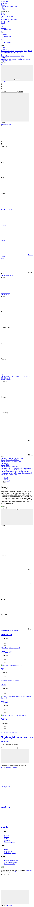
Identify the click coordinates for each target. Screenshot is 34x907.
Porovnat (9, 905)
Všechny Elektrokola (7, 275)
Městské (3, 8)
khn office (29, 870)
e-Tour (3, 10)
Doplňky (3, 47)
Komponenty (4, 57)
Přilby (12, 52)
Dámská (3, 18)
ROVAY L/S (6, 634)
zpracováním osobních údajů (9, 767)
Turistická (3, 28)
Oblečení (3, 54)
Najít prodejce (5, 81)
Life (2, 64)
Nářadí (30, 51)
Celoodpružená (5, 6)
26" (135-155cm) (6, 36)
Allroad (16, 6)
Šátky (22, 56)
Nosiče (25, 59)
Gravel (3, 23)
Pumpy (26, 51)
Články (6, 849)
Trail (6, 16)
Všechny (3, 458)
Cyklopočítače (10, 51)
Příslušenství (4, 49)
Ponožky (12, 56)
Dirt (2, 24)
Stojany (10, 61)
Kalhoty (7, 56)
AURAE (4, 702)
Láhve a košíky (19, 51)
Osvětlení (7, 52)
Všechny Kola (5, 294)
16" (2, 41)
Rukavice (17, 56)
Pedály (29, 59)
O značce (7, 835)
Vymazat (3, 905)
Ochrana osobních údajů (11, 860)
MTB (2, 26)
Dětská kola (4, 34)
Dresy (2, 56)
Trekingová (14, 19)
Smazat (21, 91)
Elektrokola (4, 3)
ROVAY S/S (6, 652)
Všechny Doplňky (6, 379)
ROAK (4, 719)
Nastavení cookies (9, 864)
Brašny (16, 52)
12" (2, 44)
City (2, 31)
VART (3, 684)
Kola (2, 13)
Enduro (3, 16)
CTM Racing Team (10, 853)
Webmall (13, 872)
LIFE (10, 209)
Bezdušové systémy (6, 59)
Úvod (6, 478)
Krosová (7, 19)
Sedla (6, 61)
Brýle (2, 52)
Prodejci (6, 838)
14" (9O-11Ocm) (6, 42)
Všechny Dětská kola (7, 376)
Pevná (11, 6)
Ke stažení (7, 840)
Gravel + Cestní (5, 21)
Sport (12, 16)
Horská (3, 5)
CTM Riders (8, 851)
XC (9, 16)
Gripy (2, 61)
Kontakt (3, 256)
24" (2, 37)
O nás (2, 258)
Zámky (20, 52)
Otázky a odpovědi (9, 842)
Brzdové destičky (17, 59)
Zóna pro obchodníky (10, 862)
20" (2, 39)
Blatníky (3, 51)
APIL (3, 669)
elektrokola (4, 124)
